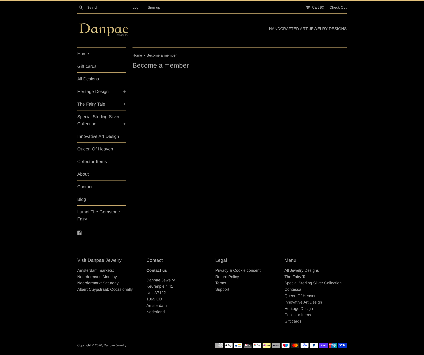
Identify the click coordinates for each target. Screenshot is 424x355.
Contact (85, 186)
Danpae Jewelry (115, 345)
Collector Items (92, 161)
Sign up (154, 7)
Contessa (292, 289)
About (83, 174)
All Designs (88, 78)
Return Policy (227, 277)
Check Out (338, 7)
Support (222, 289)
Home (83, 53)
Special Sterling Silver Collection (101, 120)
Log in (137, 7)
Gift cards (87, 66)
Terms (220, 283)
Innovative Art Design (98, 136)
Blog (81, 199)
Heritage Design (101, 91)
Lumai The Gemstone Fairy (98, 215)
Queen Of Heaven (95, 148)
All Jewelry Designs (301, 270)
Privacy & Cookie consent (238, 270)
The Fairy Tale (101, 104)
